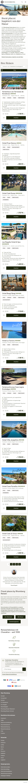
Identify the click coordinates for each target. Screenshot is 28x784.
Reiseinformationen (5, 729)
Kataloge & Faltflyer (5, 775)
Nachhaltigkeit (15, 147)
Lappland (3, 759)
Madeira (3, 755)
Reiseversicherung (5, 726)
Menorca (3, 751)
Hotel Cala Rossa (8, 193)
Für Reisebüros (4, 702)
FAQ (2, 731)
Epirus (2, 747)
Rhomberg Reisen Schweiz (7, 711)
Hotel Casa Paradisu (10, 486)
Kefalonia (3, 742)
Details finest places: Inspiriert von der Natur (12, 57)
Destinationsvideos (5, 767)
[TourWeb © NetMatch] (25, 782)
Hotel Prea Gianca (9, 143)
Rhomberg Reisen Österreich (8, 709)
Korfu (2, 749)
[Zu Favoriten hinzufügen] (4, 117)
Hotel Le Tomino (8, 341)
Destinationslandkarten (6, 771)
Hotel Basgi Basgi (9, 293)
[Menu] (25, 2)
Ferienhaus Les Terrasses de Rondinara (13, 93)
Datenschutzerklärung (6, 722)
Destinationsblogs (5, 769)
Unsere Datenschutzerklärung (9, 674)
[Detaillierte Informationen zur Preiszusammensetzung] (7, 113)
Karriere (3, 700)
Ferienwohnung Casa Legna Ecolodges (13, 388)
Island (2, 757)
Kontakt (3, 696)
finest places (21, 97)
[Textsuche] (22, 2)
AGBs (2, 720)
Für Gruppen (4, 704)
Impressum (3, 718)
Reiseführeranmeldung (6, 773)
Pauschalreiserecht (5, 724)
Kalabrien (3, 753)
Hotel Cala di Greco (9, 533)
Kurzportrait (4, 698)
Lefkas (2, 744)
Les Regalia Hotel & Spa (11, 242)
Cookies (3, 733)
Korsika (2, 740)
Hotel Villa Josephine (10, 440)
